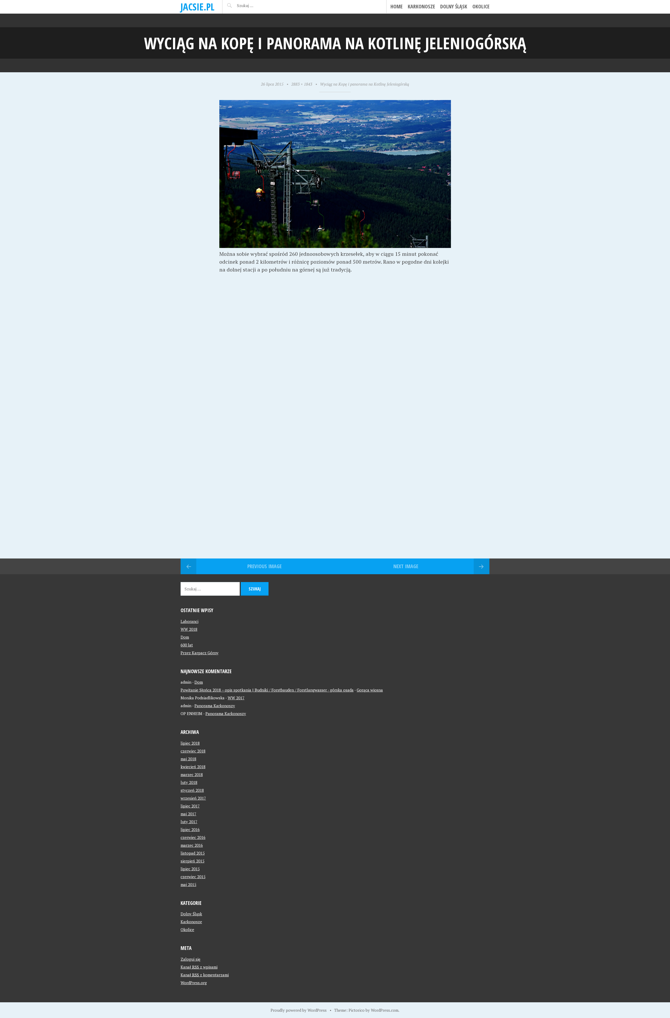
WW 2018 (189, 629)
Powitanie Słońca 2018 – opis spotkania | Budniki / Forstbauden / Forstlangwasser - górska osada (267, 690)
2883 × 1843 (301, 84)
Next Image (405, 566)
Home (396, 6)
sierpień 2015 (192, 861)
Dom (185, 637)
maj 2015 (188, 884)
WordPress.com (384, 1010)
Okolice (480, 6)
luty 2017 (189, 821)
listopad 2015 (193, 853)
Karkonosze (421, 6)
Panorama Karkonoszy (214, 705)
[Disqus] (335, 354)
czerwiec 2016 (193, 837)
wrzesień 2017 (193, 798)
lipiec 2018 (190, 743)
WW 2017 (236, 697)
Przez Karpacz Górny (200, 652)
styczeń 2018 (192, 790)
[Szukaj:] (258, 5)
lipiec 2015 (190, 868)
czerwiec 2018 (193, 751)
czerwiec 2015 (193, 876)
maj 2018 (188, 758)
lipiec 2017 (190, 806)
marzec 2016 (192, 845)
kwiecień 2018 (193, 766)
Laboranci (189, 621)
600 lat (187, 645)
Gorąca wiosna (370, 690)
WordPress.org (194, 982)
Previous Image (264, 566)
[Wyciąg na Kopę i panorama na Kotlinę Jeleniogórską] (335, 246)
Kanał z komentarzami (205, 974)
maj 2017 (188, 813)
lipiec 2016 (190, 829)
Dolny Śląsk (453, 6)
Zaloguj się (190, 959)
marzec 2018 (192, 774)
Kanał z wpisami (199, 967)
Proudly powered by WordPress (299, 1010)
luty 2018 (189, 782)
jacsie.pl (197, 6)
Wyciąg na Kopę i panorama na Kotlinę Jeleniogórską (364, 84)
